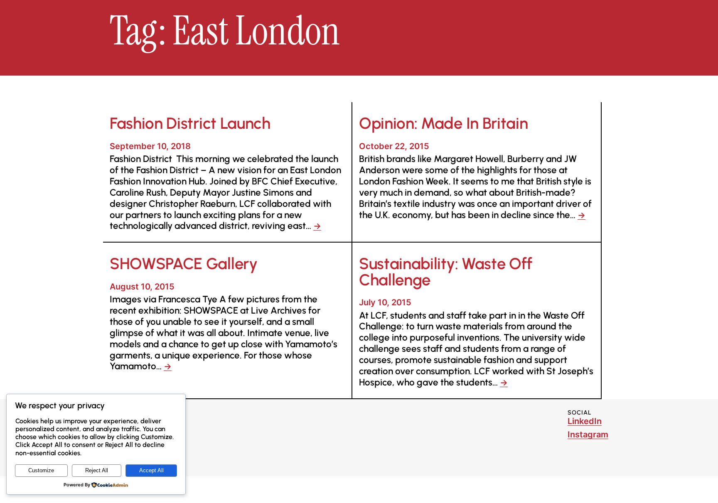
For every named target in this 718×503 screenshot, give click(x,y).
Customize (41, 470)
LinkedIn (585, 421)
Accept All (151, 470)
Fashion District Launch (190, 123)
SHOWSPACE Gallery (184, 264)
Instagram (588, 434)
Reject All (96, 470)
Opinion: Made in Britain (443, 123)
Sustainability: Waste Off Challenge (446, 272)
